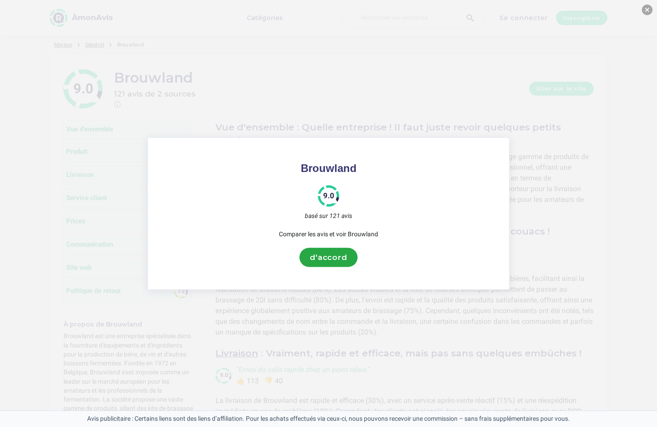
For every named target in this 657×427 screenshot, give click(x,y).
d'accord (328, 257)
